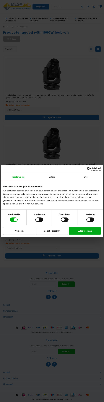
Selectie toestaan (52, 231)
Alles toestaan (85, 231)
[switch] (39, 219)
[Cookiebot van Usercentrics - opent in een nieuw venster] (89, 169)
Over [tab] (86, 177)
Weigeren (19, 231)
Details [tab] (52, 177)
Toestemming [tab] (18, 177)
